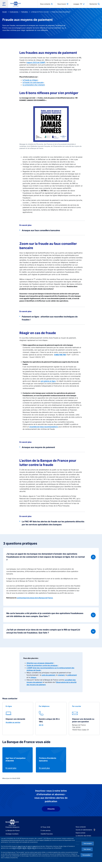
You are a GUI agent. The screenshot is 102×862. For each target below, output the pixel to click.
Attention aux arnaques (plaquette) (40, 663)
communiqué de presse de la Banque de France (35, 598)
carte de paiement (48, 675)
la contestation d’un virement (34, 85)
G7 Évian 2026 (45, 827)
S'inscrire (51, 809)
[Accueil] (12, 822)
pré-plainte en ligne (48, 381)
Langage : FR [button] (77, 4)
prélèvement (72, 675)
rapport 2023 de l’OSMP (36, 62)
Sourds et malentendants (84, 830)
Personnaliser (87, 855)
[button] (94, 4)
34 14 (41, 725)
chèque (33, 677)
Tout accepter (88, 843)
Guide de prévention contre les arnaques (42, 665)
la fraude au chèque (30, 80)
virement (61, 675)
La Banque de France (13, 830)
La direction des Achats (83, 835)
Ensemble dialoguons (12, 827)
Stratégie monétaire (12, 834)
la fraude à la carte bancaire (33, 82)
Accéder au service (13, 722)
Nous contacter (81, 827)
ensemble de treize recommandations (43, 427)
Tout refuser (87, 849)
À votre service (45, 830)
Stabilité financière (47, 834)
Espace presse (80, 833)
